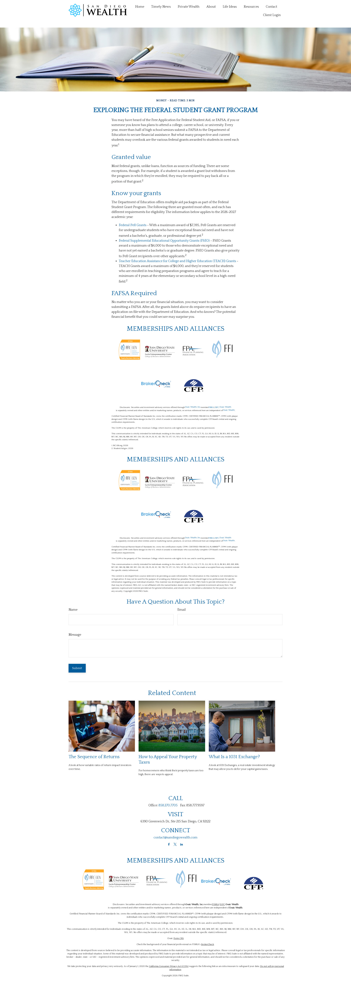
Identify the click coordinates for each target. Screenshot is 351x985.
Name (73, 610)
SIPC (217, 407)
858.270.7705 (168, 805)
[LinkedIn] (181, 844)
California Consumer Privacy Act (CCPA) (168, 966)
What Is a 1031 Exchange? (234, 756)
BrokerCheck (207, 944)
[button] (139, 7)
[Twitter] (175, 844)
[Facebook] (168, 844)
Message (75, 635)
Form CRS (178, 938)
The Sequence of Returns (94, 756)
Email (181, 610)
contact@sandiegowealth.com (175, 837)
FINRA (211, 407)
